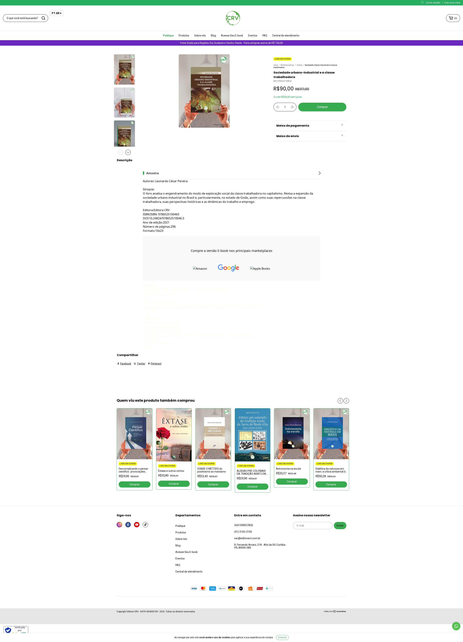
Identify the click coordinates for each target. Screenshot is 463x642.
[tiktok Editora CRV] (145, 524)
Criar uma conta (452, 2)
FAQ (264, 35)
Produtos (184, 35)
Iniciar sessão (433, 2)
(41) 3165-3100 (243, 531)
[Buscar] (43, 18)
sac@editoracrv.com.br (247, 538)
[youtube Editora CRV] (136, 524)
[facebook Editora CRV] (128, 524)
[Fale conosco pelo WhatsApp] (456, 626)
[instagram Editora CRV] (119, 524)
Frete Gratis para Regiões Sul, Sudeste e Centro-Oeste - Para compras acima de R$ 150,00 (231, 42)
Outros (299, 65)
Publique (168, 35)
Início (275, 65)
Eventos (252, 35)
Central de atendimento (285, 35)
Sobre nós (200, 35)
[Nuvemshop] (335, 612)
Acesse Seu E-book (232, 35)
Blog (213, 35)
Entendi (282, 637)
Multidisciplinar (287, 65)
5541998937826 (243, 525)
